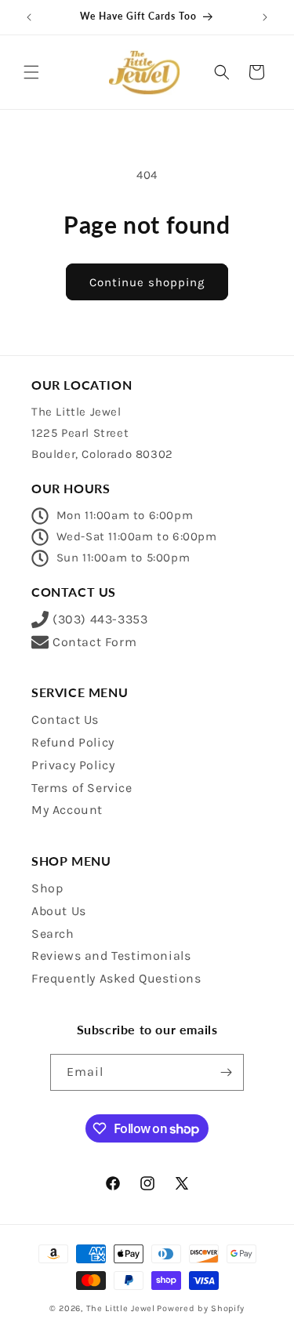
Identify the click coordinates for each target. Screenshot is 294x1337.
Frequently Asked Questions (116, 978)
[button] (31, 72)
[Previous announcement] (29, 17)
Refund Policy (72, 742)
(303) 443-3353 (100, 619)
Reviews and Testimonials (111, 955)
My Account (67, 809)
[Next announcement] (265, 17)
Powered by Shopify (201, 1308)
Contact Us (65, 719)
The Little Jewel (120, 1308)
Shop (47, 888)
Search (52, 933)
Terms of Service (81, 787)
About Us (58, 910)
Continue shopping (147, 282)
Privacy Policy (72, 765)
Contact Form (94, 641)
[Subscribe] (226, 1072)
